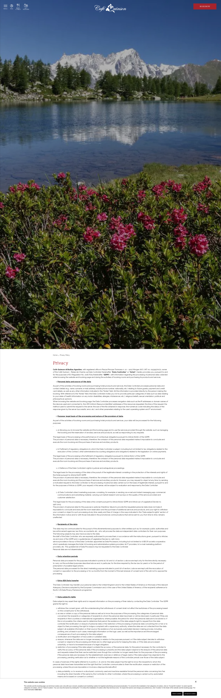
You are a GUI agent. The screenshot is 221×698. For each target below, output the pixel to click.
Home (55, 355)
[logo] (110, 9)
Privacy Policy (65, 355)
